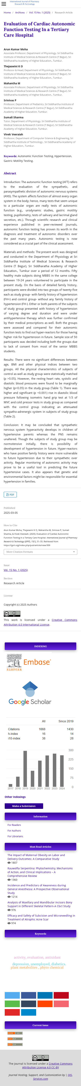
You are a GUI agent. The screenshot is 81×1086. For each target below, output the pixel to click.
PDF (11, 494)
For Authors (14, 830)
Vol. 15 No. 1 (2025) (39, 12)
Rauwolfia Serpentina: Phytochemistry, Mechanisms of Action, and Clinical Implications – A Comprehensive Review (40, 872)
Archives (20, 12)
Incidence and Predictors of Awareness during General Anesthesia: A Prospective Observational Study (38, 889)
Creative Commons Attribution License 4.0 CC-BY (47, 1065)
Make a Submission (24, 806)
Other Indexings (15, 797)
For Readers (14, 825)
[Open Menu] (4, 4)
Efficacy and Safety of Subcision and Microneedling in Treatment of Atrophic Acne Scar (41, 917)
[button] (12, 995)
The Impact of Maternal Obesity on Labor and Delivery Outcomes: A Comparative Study (36, 857)
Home (7, 12)
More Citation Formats (19, 551)
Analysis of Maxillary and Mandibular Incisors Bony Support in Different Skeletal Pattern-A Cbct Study (40, 904)
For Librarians (15, 836)
